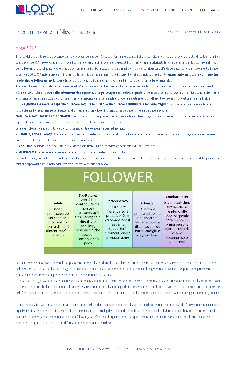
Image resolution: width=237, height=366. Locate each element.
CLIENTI (170, 9)
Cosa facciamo (123, 9)
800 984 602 (86, 349)
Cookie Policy (162, 349)
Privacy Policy (144, 349)
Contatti (188, 9)
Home (82, 9)
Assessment (149, 9)
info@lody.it (103, 349)
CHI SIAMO (98, 9)
